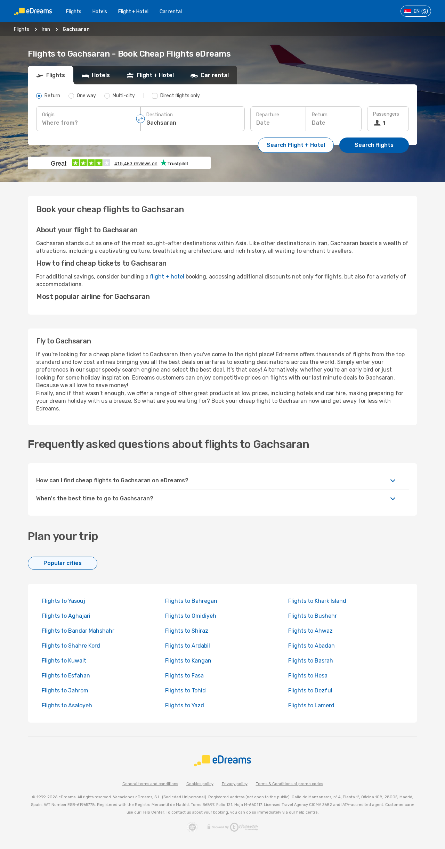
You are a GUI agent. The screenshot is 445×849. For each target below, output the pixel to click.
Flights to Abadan (311, 645)
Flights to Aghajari (66, 616)
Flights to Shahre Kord (71, 645)
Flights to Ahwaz (310, 630)
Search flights (374, 145)
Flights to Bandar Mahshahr (78, 630)
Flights (73, 12)
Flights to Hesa (307, 675)
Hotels (99, 12)
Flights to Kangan (188, 660)
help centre (307, 812)
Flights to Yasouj (63, 601)
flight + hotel (167, 276)
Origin (48, 115)
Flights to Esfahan (66, 675)
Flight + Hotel (133, 12)
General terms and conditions (150, 784)
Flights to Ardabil (187, 645)
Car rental (171, 12)
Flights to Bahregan (191, 601)
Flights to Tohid (185, 690)
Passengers (386, 114)
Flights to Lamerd (311, 705)
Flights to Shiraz (186, 630)
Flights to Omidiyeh (190, 616)
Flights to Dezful (310, 690)
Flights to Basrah (310, 660)
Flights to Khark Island (317, 601)
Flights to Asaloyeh (67, 705)
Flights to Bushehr (312, 616)
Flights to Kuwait (64, 660)
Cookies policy (199, 784)
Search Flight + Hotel (296, 145)
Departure (267, 115)
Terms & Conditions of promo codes (289, 784)
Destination (159, 115)
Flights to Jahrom (65, 690)
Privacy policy (235, 784)
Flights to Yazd (184, 705)
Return (319, 115)
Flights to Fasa (184, 675)
